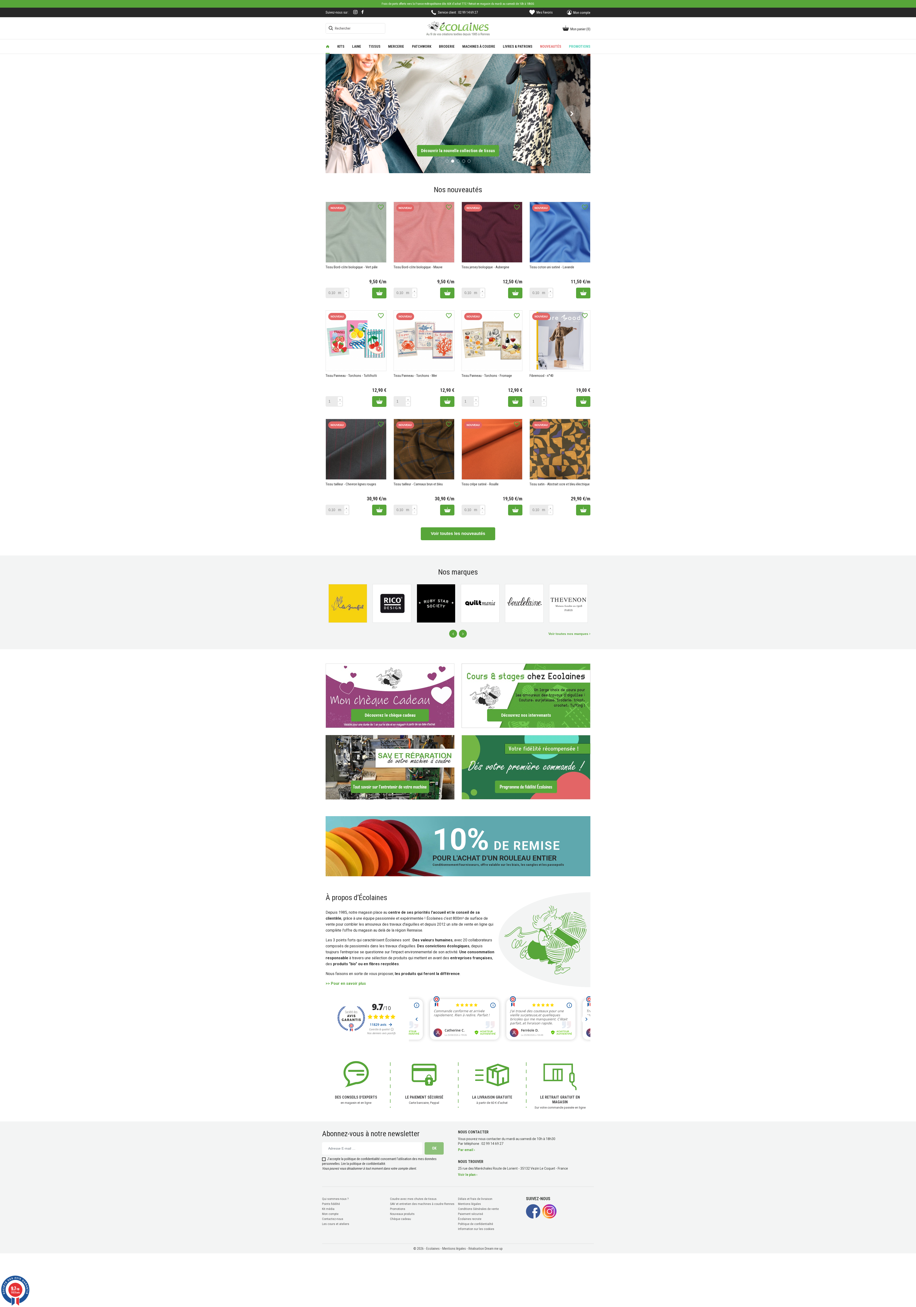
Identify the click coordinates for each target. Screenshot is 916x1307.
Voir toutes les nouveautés (458, 533)
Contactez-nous (332, 1218)
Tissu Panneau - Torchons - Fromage (487, 375)
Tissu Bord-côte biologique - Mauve (418, 267)
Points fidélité (331, 1203)
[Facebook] (362, 12)
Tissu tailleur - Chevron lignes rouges (351, 484)
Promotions (397, 1208)
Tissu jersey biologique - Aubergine (485, 267)
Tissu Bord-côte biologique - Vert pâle (352, 267)
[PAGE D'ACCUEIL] (328, 46)
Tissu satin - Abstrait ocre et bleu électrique (560, 484)
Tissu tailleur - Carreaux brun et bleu (418, 484)
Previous (453, 633)
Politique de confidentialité (475, 1223)
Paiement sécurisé (470, 1213)
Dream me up (494, 1248)
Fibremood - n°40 (541, 375)
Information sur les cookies (476, 1228)
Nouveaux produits (402, 1213)
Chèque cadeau (400, 1218)
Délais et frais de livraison (475, 1198)
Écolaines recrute (469, 1218)
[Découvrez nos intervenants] (526, 695)
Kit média (328, 1208)
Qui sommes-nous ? (335, 1198)
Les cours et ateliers (335, 1223)
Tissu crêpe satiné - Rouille (480, 484)
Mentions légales (469, 1203)
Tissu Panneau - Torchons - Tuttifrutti (351, 375)
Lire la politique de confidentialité (363, 1163)
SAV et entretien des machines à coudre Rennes (422, 1203)
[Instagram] (355, 12)
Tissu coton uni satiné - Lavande (552, 267)
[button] (344, 113)
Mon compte (330, 1213)
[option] (458, 113)
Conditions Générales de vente (478, 1208)
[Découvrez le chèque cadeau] (390, 695)
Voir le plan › (467, 1174)
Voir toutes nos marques (568, 633)
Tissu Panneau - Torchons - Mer (415, 375)
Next (463, 633)
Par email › (466, 1149)
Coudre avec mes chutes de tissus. (413, 1198)
